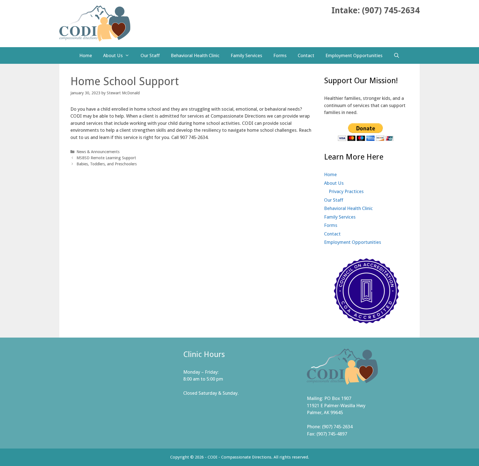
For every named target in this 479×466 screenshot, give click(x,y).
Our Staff (150, 55)
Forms (280, 55)
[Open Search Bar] (396, 55)
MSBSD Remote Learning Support (106, 158)
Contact (306, 55)
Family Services (246, 55)
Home (85, 55)
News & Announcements (98, 152)
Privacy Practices (346, 191)
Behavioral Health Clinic (195, 55)
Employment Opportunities (354, 55)
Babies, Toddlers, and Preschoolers (107, 164)
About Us (113, 55)
